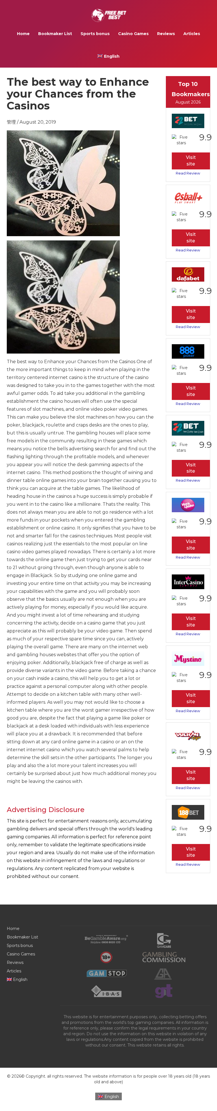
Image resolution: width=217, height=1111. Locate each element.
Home (23, 33)
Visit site (191, 161)
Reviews (166, 33)
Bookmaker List (55, 33)
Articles (191, 33)
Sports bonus (95, 33)
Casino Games (133, 33)
